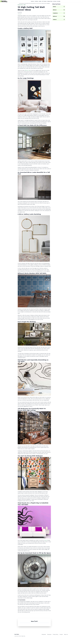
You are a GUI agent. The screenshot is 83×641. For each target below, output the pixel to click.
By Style (58, 1)
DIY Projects (44, 1)
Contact (61, 634)
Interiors (32, 1)
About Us (66, 634)
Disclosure (49, 634)
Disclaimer (44, 634)
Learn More (48, 3)
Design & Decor (50, 1)
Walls (25, 4)
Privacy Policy (55, 634)
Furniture (36, 1)
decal (46, 540)
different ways (28, 70)
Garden (40, 1)
